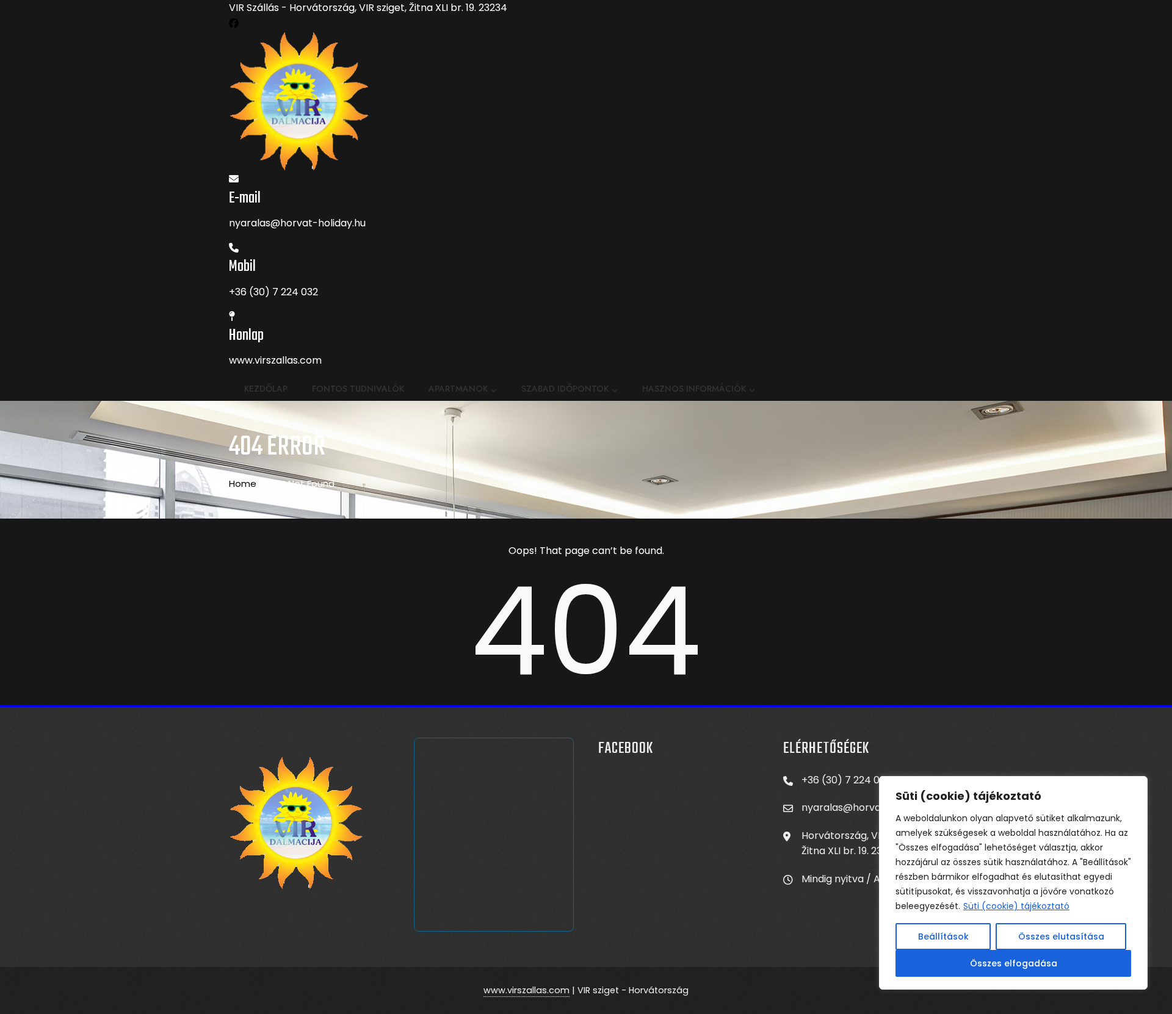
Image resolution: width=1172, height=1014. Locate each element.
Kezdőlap (266, 389)
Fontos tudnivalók (358, 389)
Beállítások (943, 936)
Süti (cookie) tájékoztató (1016, 906)
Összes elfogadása (1013, 963)
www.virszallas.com (526, 990)
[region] (1013, 883)
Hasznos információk (694, 389)
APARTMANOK (458, 389)
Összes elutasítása (1061, 936)
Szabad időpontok (565, 389)
